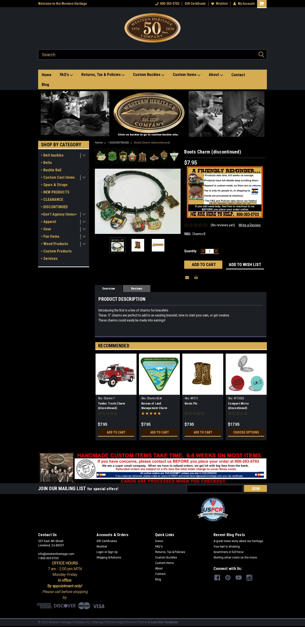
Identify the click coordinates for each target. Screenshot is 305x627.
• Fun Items (50, 236)
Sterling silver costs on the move (235, 557)
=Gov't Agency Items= (59, 214)
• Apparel (48, 221)
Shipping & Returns (109, 557)
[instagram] (249, 578)
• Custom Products (56, 251)
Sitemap (97, 622)
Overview (108, 288)
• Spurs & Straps (54, 185)
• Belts (46, 162)
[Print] (196, 277)
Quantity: (190, 251)
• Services (49, 258)
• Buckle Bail (51, 170)
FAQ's (65, 74)
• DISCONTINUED (54, 207)
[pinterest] (228, 578)
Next (176, 191)
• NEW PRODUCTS (55, 192)
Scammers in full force (229, 552)
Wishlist (222, 3)
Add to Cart (116, 432)
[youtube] (239, 578)
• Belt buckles (52, 155)
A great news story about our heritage (238, 541)
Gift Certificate (195, 3)
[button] (152, 114)
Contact (238, 74)
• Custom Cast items (58, 177)
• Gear (46, 229)
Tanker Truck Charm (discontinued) (111, 406)
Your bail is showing (227, 546)
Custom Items (185, 74)
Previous (99, 191)
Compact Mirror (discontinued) (238, 406)
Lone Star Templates (164, 622)
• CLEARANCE (52, 199)
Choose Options (246, 432)
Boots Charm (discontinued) (152, 142)
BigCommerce (127, 622)
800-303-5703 (169, 3)
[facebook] (217, 578)
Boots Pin (191, 403)
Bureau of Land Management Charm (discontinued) (154, 406)
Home (46, 74)
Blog (45, 84)
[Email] (187, 277)
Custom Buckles (147, 74)
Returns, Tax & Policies (101, 74)
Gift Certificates (107, 541)
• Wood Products (54, 244)
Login (100, 552)
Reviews (136, 288)
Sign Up (112, 552)
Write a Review (250, 225)
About (214, 74)
